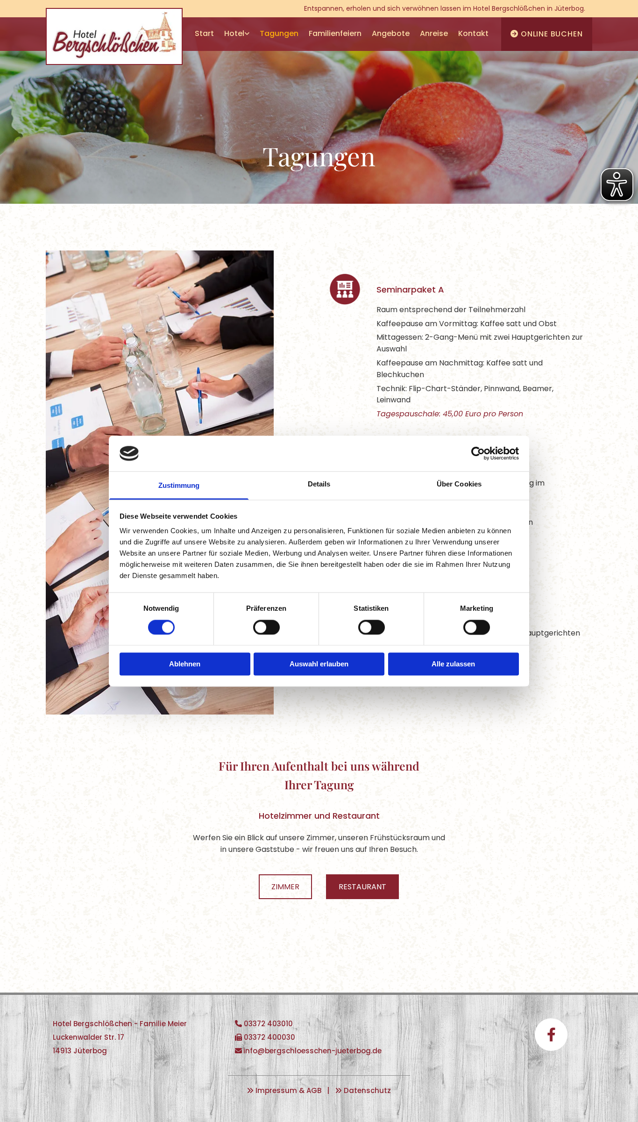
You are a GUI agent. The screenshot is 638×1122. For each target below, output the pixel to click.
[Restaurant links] (247, 34)
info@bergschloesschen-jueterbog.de (312, 1051)
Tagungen (279, 33)
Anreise (434, 33)
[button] (285, 886)
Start (204, 33)
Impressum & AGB (288, 1090)
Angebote (391, 33)
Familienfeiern (335, 33)
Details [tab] (319, 484)
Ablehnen (184, 664)
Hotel (234, 33)
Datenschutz (367, 1090)
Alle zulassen (453, 664)
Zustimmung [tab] (179, 486)
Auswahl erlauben (319, 664)
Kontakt (473, 33)
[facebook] (551, 1034)
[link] (237, 34)
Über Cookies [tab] (459, 484)
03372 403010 (268, 1024)
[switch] (266, 627)
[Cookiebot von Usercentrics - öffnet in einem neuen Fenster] (478, 453)
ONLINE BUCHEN (546, 34)
